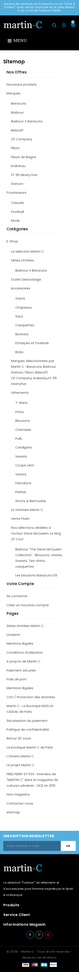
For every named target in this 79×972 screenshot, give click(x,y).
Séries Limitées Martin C (25, 626)
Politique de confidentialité (28, 729)
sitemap (13, 812)
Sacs (19, 316)
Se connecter (17, 596)
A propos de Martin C (23, 661)
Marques (13, 93)
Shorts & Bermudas (30, 501)
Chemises (23, 430)
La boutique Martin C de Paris (30, 747)
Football (17, 212)
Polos (19, 412)
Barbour (17, 112)
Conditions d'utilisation (25, 652)
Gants (20, 298)
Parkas (20, 492)
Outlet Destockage (26, 279)
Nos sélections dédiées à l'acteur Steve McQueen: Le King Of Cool (36, 533)
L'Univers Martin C (20, 756)
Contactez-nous (20, 803)
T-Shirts (21, 403)
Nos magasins (18, 794)
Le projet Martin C (20, 765)
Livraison (13, 634)
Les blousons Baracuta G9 (36, 575)
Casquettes (24, 325)
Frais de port (17, 679)
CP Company (21, 139)
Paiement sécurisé (21, 670)
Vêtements (20, 392)
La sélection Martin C (27, 251)
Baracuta (18, 103)
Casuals (17, 203)
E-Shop (12, 241)
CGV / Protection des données (31, 697)
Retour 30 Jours (19, 738)
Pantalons (23, 483)
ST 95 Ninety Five (24, 175)
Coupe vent (24, 465)
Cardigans (23, 447)
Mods (15, 220)
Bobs (19, 352)
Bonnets (22, 334)
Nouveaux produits (22, 84)
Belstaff (17, 130)
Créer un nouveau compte (28, 605)
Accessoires (20, 288)
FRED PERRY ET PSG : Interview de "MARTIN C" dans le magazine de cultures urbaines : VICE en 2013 (32, 780)
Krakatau (18, 166)
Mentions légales (20, 643)
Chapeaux (23, 307)
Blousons (22, 420)
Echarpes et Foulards (32, 343)
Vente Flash (20, 518)
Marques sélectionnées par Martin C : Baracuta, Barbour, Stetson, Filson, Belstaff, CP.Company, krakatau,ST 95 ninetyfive (34, 372)
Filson (15, 148)
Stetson (17, 184)
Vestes (20, 474)
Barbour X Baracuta (26, 121)
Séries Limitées (22, 260)
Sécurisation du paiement (27, 721)
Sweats (21, 456)
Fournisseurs (16, 192)
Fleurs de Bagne (23, 157)
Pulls (18, 438)
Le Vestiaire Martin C (27, 510)
